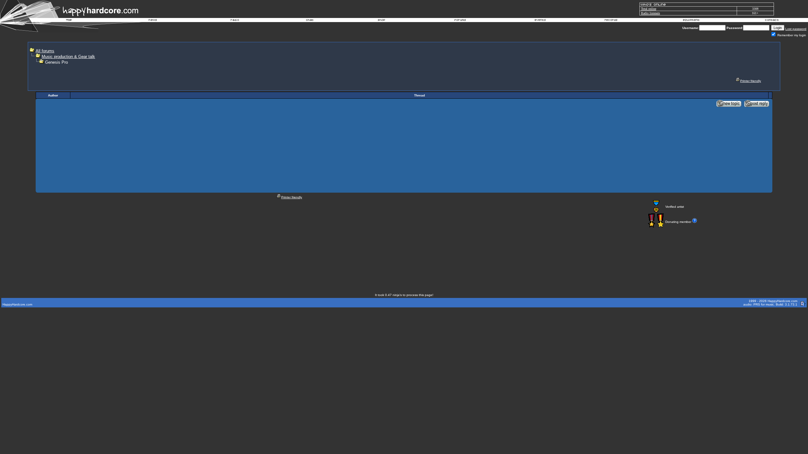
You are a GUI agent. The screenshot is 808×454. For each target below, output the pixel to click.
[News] (152, 21)
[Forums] (460, 21)
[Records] (611, 21)
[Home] (69, 21)
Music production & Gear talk (68, 56)
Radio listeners (650, 13)
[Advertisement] (578, 62)
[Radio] (235, 21)
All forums (45, 51)
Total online (648, 8)
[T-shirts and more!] (381, 21)
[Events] (540, 21)
